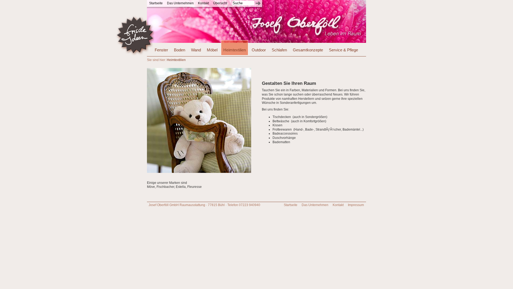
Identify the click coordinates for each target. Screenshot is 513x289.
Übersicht (220, 3)
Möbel (212, 50)
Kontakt (203, 3)
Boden (179, 50)
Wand (196, 50)
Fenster (161, 50)
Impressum (356, 205)
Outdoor (259, 50)
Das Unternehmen (180, 3)
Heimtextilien (234, 50)
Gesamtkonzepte (308, 50)
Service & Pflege (343, 50)
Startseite (156, 3)
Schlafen (279, 50)
